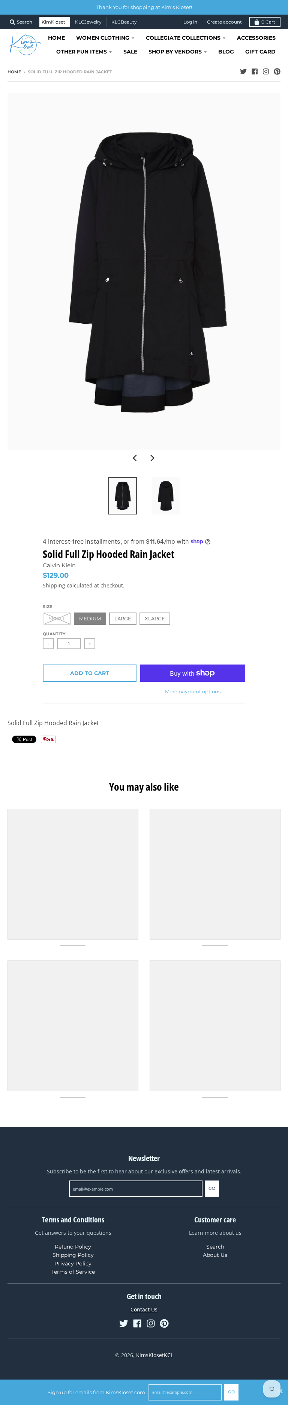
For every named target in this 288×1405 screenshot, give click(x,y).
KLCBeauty (124, 22)
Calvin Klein (59, 565)
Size (47, 606)
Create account (224, 22)
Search (215, 1246)
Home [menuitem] (56, 37)
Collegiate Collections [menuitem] (183, 37)
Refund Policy (73, 1246)
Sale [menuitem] (130, 51)
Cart (268, 22)
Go (231, 1392)
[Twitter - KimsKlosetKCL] (243, 71)
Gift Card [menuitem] (260, 51)
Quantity (54, 633)
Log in (190, 22)
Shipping (54, 585)
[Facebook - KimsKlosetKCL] (254, 71)
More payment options (192, 691)
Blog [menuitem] (226, 51)
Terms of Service (73, 1271)
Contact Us (144, 1309)
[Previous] (136, 458)
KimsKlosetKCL (154, 1355)
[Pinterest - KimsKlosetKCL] (277, 71)
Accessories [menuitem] (256, 37)
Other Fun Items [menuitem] (81, 51)
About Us (215, 1255)
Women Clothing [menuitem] (102, 37)
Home (14, 71)
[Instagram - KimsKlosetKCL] (265, 71)
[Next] (152, 458)
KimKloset (53, 22)
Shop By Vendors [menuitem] (175, 51)
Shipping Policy (73, 1255)
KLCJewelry (88, 22)
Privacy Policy (73, 1263)
